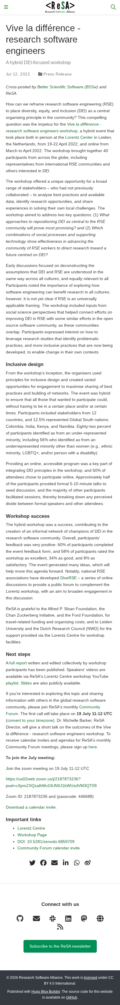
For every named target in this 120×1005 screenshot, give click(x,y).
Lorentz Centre (31, 828)
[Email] (37, 920)
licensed (90, 978)
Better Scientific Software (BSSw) (67, 87)
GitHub (71, 997)
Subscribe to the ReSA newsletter (60, 946)
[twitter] (32, 862)
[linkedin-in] (65, 862)
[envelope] (54, 862)
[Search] (113, 7)
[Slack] (53, 920)
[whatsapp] (76, 862)
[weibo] (87, 862)
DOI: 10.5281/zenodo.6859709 (46, 841)
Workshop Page (32, 834)
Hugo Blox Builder (45, 992)
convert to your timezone (30, 720)
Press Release (57, 74)
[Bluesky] (100, 920)
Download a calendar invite (31, 807)
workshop (68, 131)
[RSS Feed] (60, 928)
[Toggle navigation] (6, 7)
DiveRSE (68, 577)
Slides (26, 683)
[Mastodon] (84, 920)
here (93, 746)
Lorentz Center (79, 137)
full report (18, 663)
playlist (12, 683)
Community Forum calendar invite (48, 848)
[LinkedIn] (68, 920)
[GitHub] (20, 920)
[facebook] (43, 862)
